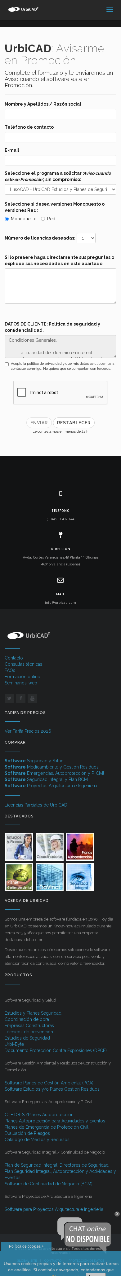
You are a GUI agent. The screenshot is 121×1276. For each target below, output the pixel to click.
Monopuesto (24, 218)
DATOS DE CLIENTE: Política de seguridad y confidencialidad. (52, 327)
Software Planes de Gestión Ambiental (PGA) (49, 1082)
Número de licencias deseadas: (40, 238)
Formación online (22, 676)
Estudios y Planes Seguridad (33, 1013)
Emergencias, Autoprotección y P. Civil (54, 773)
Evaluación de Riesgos (27, 1133)
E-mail (12, 150)
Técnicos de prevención (29, 1031)
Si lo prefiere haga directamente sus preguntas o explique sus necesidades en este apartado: (59, 260)
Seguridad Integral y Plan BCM (46, 779)
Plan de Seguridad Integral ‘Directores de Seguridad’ (57, 1165)
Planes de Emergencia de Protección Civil (46, 1127)
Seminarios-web (21, 682)
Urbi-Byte (14, 1044)
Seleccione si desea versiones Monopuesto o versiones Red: (55, 207)
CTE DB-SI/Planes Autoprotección (39, 1114)
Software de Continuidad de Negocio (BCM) (48, 1183)
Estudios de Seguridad (27, 1038)
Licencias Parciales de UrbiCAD (36, 804)
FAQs (10, 670)
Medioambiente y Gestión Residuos (52, 766)
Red (51, 218)
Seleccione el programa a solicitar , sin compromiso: (58, 176)
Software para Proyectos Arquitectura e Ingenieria (54, 1209)
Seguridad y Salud (34, 760)
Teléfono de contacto (29, 127)
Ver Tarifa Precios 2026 (28, 731)
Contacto (14, 657)
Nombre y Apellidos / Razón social (43, 104)
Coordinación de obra (27, 1019)
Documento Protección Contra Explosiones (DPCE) (56, 1050)
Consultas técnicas (23, 664)
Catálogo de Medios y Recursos (37, 1139)
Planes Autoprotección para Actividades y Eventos (55, 1120)
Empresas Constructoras (29, 1025)
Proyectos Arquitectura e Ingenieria (51, 785)
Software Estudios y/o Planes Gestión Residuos (52, 1089)
